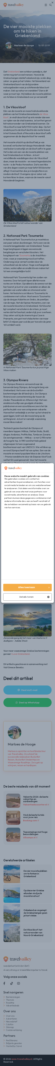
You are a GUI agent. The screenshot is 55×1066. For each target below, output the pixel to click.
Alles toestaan (26, 587)
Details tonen (26, 596)
